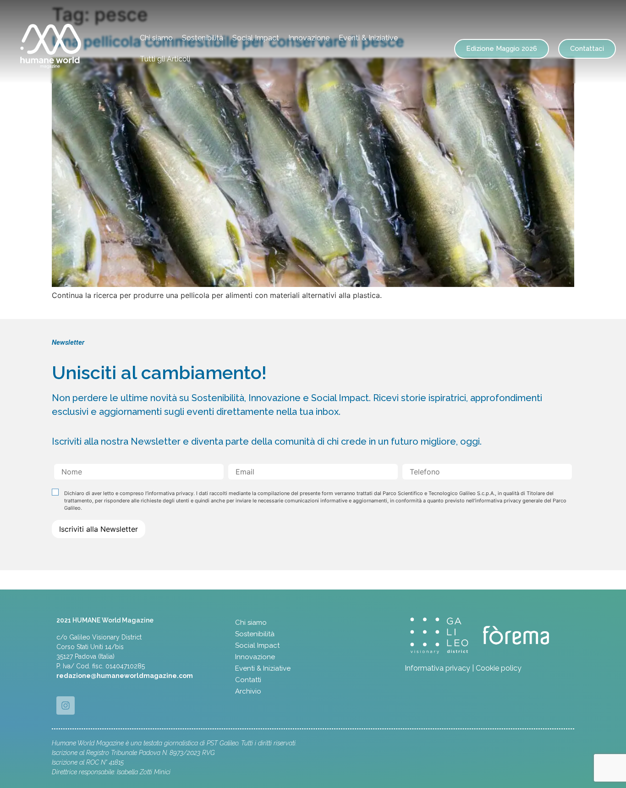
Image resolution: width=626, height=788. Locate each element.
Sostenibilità (202, 37)
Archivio (248, 691)
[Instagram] (65, 705)
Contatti (248, 680)
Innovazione (308, 37)
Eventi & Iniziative (368, 37)
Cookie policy (499, 668)
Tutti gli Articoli (165, 59)
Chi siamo (156, 37)
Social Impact (255, 37)
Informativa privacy (437, 668)
